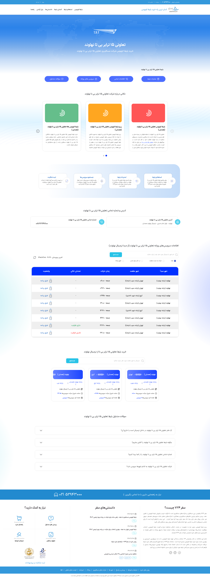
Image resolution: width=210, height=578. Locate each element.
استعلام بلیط (68, 9)
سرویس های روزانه (87, 79)
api (61, 570)
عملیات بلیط (151, 79)
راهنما (32, 9)
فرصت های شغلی (70, 570)
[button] (106, 430)
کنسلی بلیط (58, 9)
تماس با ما (150, 2)
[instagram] (179, 552)
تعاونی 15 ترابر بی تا (147, 142)
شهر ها (111, 570)
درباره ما (157, 2)
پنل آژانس (40, 9)
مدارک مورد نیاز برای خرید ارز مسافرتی (125, 542)
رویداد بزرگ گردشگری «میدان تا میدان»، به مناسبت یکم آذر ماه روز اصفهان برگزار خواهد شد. (109, 529)
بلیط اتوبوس (78, 9)
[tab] (106, 155)
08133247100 (42, 223)
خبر (128, 521)
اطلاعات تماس (119, 79)
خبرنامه (81, 570)
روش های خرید (145, 570)
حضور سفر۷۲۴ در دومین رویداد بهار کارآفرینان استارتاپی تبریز (118, 517)
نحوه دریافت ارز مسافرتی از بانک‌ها (126, 554)
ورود (43, 2)
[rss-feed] (170, 552)
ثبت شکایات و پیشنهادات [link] (35, 562)
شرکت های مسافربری (99, 570)
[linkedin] (175, 552)
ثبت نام (37, 2)
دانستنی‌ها (48, 9)
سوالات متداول (55, 79)
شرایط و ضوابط (132, 570)
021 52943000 (70, 494)
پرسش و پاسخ (120, 570)
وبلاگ (88, 570)
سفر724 (133, 521)
